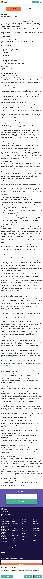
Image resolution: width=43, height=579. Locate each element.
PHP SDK (13, 544)
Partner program (36, 537)
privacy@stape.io (17, 43)
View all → (3, 552)
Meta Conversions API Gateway (5, 527)
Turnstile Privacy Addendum (20, 360)
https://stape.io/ (5, 21)
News (23, 528)
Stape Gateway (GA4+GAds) (4, 536)
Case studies (24, 525)
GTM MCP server (15, 537)
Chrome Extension (15, 525)
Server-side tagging (10, 124)
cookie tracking (28, 212)
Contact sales (35, 526)
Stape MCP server (15, 535)
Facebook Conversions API (26, 547)
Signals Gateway (4, 538)
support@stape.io (5, 514)
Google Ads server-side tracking (26, 544)
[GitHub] (7, 511)
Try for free (35, 2)
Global (14, 8)
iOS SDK (13, 540)
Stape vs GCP (24, 554)
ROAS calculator (15, 530)
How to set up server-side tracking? (26, 535)
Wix (2, 548)
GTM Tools (14, 528)
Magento (2, 546)
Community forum (36, 528)
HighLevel (3, 550)
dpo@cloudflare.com (11, 357)
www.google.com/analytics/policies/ (10, 310)
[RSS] (11, 511)
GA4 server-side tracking (25, 541)
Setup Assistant (15, 523)
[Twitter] (3, 511)
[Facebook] (1, 511)
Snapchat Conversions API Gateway (5, 530)
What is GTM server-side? (26, 538)
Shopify (2, 543)
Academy (24, 521)
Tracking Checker (15, 521)
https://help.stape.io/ (6, 23)
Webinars (24, 526)
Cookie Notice (29, 207)
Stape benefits (25, 553)
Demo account (35, 542)
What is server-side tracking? (25, 532)
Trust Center (35, 538)
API (12, 547)
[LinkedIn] (9, 511)
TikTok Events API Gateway (4, 533)
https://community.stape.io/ (17, 21)
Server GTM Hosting (5, 521)
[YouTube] (5, 511)
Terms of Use (21, 91)
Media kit (34, 540)
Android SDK (14, 542)
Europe (29, 8)
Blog (23, 523)
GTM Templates (15, 526)
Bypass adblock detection (25, 550)
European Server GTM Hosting (5, 524)
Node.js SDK (14, 545)
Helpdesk (34, 525)
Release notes (24, 530)
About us (34, 535)
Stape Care (35, 521)
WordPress (3, 545)
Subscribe (21, 565)
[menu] (41, 2)
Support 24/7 (35, 523)
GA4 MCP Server (15, 538)
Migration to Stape (36, 530)
